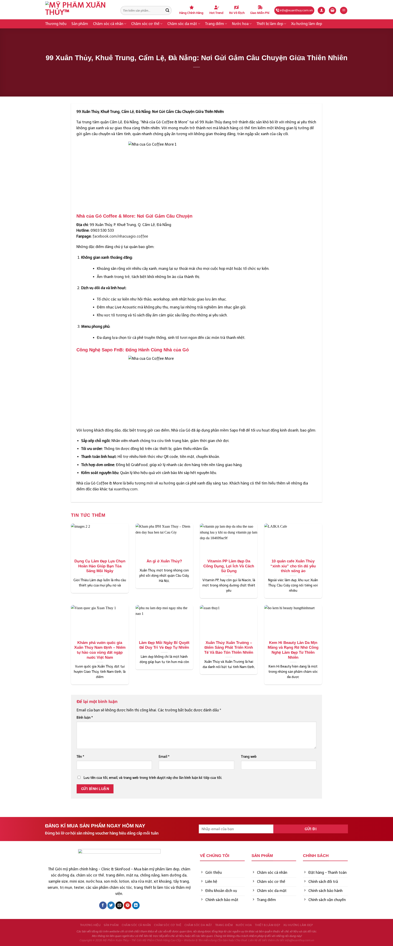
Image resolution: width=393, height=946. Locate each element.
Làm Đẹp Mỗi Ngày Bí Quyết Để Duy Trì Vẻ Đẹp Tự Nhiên (164, 645)
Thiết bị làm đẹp (270, 24)
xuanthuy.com (126, 489)
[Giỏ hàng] (332, 10)
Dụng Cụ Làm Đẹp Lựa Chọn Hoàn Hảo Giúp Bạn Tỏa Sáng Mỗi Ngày (99, 566)
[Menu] (343, 10)
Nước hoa (240, 24)
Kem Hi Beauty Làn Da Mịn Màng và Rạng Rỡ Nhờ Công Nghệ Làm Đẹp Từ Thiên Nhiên (293, 650)
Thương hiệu (55, 24)
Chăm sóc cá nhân (108, 24)
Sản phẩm (79, 24)
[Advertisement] (196, 787)
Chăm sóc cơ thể (145, 24)
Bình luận (85, 717)
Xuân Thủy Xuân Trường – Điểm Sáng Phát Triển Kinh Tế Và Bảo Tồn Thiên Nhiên (228, 648)
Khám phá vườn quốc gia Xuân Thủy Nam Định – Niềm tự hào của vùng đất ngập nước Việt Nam (100, 650)
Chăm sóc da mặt (182, 24)
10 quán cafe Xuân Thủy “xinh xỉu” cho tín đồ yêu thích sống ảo (293, 566)
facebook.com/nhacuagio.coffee (120, 236)
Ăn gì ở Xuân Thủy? (164, 561)
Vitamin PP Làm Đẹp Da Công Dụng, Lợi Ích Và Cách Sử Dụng (228, 566)
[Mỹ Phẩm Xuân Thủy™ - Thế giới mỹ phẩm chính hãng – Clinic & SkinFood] (79, 9)
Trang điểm (214, 24)
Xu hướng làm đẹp (306, 24)
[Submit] (167, 10)
